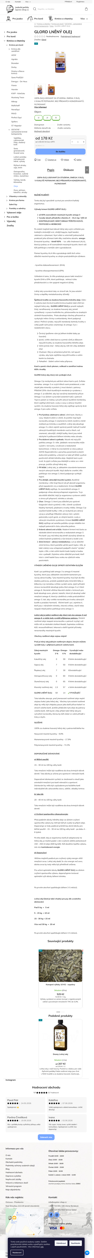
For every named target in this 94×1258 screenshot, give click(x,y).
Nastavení (16, 1252)
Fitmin (14, 85)
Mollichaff (15, 105)
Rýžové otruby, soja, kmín (20, 166)
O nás (8, 2)
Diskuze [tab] (69, 170)
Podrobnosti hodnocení (70, 36)
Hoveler (14, 89)
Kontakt (18, 2)
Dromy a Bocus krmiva (17, 72)
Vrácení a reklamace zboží (17, 1183)
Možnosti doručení (42, 131)
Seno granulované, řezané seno (19, 150)
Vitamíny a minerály (18, 196)
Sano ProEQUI (17, 77)
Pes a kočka (13, 217)
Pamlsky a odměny (17, 208)
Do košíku (60, 151)
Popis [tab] (50, 170)
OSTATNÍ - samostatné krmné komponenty (19, 131)
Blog (8, 1169)
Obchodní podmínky (14, 1162)
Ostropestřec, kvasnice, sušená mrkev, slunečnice (21, 173)
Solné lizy (13, 204)
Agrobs (14, 59)
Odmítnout (61, 1243)
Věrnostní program (14, 1186)
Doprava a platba (13, 1176)
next (85, 980)
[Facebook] (51, 1215)
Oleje (16, 186)
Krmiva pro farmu (16, 200)
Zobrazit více (46, 1137)
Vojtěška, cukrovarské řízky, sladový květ (19, 141)
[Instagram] (56, 1215)
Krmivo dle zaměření (15, 50)
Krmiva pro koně (16, 45)
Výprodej (11, 221)
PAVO (13, 113)
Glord (43, 39)
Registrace (80, 2)
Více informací (40, 107)
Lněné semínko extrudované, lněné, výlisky (20, 159)
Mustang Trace (17, 97)
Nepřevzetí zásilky (13, 1179)
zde (42, 1247)
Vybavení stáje (14, 212)
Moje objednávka (13, 1189)
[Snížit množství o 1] (72, 142)
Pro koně (11, 36)
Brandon (15, 63)
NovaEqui (15, 109)
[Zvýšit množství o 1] (83, 142)
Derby (14, 67)
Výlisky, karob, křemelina (20, 181)
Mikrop (14, 101)
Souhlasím (75, 1243)
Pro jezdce (12, 32)
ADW (13, 55)
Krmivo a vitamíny (16, 40)
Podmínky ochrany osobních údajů (20, 1165)
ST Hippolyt (16, 125)
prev (36, 980)
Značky (10, 225)
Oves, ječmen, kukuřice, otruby (20, 191)
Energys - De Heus (19, 81)
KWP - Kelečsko (18, 93)
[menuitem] (14, 18)
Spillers (14, 121)
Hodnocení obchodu (46, 1087)
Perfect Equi (16, 117)
